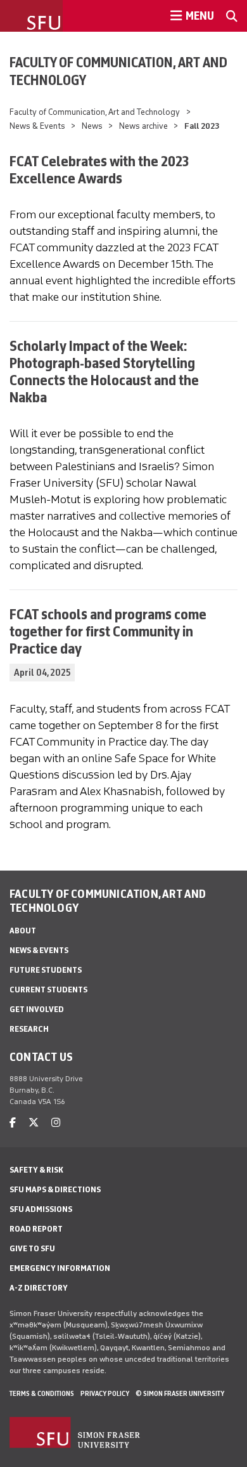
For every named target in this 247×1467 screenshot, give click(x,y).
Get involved (37, 1009)
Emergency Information (60, 1268)
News (92, 126)
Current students (48, 989)
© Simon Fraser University (180, 1393)
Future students (46, 969)
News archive (143, 126)
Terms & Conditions (42, 1393)
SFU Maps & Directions (55, 1189)
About (23, 930)
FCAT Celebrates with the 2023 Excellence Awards (99, 169)
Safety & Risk (36, 1169)
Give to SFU (32, 1248)
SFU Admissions (41, 1209)
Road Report (36, 1228)
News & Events (37, 126)
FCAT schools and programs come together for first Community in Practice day (108, 631)
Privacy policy (104, 1393)
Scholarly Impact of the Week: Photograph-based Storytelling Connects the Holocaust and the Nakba (104, 371)
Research (29, 1028)
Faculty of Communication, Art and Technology (118, 71)
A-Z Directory (39, 1287)
